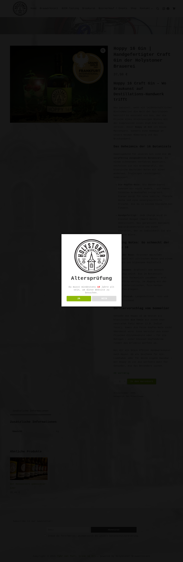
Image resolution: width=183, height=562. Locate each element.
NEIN (104, 298)
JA (78, 298)
